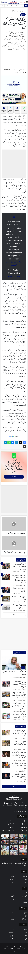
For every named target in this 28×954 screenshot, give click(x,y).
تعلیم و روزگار (11, 932)
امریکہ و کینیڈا (14, 11)
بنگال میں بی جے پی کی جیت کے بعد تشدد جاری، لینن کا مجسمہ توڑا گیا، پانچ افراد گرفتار (19, 766)
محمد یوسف (19, 70)
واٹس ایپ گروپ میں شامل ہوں (8, 830)
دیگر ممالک (12, 916)
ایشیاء (2, 6)
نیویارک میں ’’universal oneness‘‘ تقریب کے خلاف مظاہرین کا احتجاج (19, 567)
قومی (7, 6)
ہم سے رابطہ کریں (23, 827)
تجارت (25, 932)
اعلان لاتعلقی (23, 949)
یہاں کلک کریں (14, 477)
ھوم (23, 11)
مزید (14, 614)
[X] (24, 811)
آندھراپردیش (11, 879)
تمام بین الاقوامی (24, 913)
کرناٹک (25, 883)
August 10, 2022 (14, 276)
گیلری (13, 939)
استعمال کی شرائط (10, 949)
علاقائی (11, 6)
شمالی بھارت (24, 902)
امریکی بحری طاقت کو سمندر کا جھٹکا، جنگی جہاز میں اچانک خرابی (19, 606)
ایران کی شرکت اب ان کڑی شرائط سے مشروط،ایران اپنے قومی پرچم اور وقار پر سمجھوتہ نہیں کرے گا (19, 755)
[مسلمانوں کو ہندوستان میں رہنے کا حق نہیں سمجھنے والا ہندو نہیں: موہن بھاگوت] (14, 847)
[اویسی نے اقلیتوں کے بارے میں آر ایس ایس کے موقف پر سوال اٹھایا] (5, 836)
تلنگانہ (17, 6)
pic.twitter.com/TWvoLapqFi (14, 264)
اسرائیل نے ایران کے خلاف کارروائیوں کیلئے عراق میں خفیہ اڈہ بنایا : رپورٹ (19, 744)
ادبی (13, 929)
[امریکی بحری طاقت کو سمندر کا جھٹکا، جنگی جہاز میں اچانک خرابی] (6, 607)
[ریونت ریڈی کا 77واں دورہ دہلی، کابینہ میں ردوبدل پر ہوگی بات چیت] (5, 852)
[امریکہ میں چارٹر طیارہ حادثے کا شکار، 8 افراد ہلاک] (6, 598)
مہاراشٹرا (12, 883)
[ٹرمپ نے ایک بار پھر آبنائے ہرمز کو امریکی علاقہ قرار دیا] (6, 590)
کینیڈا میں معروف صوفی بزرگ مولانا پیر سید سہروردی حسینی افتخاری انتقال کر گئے (19, 733)
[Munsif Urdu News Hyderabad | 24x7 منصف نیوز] (13, 2)
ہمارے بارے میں (10, 821)
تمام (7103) (14, 786)
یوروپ (12, 919)
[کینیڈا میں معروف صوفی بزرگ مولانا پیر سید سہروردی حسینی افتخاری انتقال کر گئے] (6, 732)
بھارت (12, 893)
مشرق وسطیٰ (24, 919)
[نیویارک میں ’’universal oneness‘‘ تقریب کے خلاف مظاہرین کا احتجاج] (6, 566)
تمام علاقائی (25, 876)
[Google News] (14, 436)
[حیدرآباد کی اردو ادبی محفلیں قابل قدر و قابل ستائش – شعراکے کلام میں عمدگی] (23, 836)
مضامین (25, 929)
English (4, 2)
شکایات (14, 951)
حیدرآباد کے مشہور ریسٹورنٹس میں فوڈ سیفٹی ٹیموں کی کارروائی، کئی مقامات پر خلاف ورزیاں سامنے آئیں (19, 695)
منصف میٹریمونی (11, 824)
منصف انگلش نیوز (23, 824)
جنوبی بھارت (12, 896)
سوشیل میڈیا (12, 936)
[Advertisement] (14, 60)
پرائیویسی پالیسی (17, 949)
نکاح (26, 939)
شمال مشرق (12, 899)
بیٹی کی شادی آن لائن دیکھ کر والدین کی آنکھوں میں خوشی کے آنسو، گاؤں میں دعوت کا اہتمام (19, 706)
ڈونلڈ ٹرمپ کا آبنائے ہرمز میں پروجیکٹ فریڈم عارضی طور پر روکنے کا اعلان (19, 777)
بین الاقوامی (19, 11)
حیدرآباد (21, 6)
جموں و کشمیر (24, 896)
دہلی (26, 899)
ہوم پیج (25, 821)
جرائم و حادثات (24, 936)
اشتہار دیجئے (12, 827)
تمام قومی (25, 893)
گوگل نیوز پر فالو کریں (23, 830)
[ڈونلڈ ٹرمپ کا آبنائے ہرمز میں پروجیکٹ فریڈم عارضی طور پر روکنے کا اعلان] (6, 776)
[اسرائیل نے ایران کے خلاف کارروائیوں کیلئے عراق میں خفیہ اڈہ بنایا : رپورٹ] (6, 743)
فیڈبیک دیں (5, 949)
